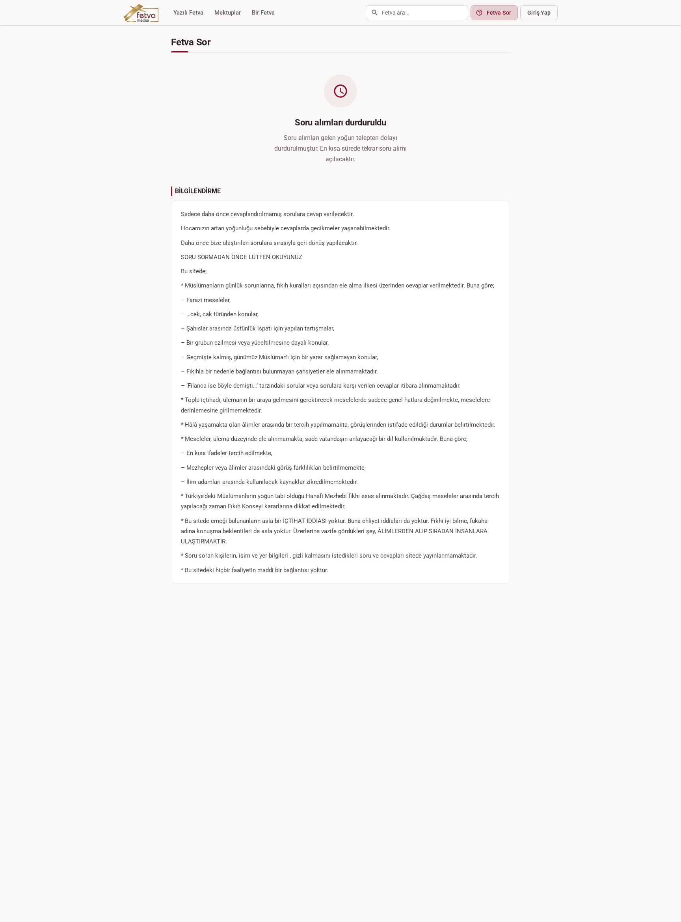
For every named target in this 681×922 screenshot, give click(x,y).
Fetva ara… (395, 12)
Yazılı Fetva (188, 12)
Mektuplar (227, 12)
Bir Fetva (263, 12)
